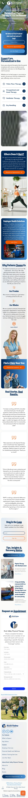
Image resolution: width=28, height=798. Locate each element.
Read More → (19, 574)
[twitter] (7, 732)
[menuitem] (14, 738)
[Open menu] (25, 3)
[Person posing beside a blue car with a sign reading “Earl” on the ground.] (7, 591)
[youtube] (11, 732)
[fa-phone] (3, 4)
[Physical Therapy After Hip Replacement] (7, 569)
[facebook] (4, 732)
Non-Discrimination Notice (14, 784)
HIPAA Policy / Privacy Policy (13, 783)
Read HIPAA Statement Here (9, 694)
